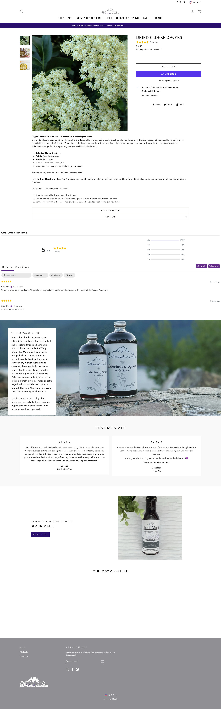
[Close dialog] (157, 326)
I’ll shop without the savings (94, 374)
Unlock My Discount (94, 367)
